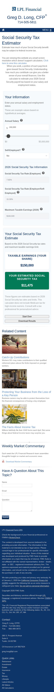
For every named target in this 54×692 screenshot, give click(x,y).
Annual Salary (14, 120)
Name (4, 482)
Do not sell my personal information (34, 586)
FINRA (47, 598)
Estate (4, 667)
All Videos (6, 685)
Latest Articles (8, 682)
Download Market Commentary (19, 462)
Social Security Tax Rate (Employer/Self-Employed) (25, 191)
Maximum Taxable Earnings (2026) (24, 209)
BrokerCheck (14, 537)
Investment (6, 664)
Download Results (27, 321)
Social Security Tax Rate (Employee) (25, 173)
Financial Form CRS (14, 530)
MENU (45, 30)
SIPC (4, 601)
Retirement (6, 661)
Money (5, 676)
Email (4, 491)
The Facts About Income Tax (18, 427)
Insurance (6, 670)
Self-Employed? (15, 150)
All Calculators (8, 688)
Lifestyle (5, 679)
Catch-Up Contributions (15, 357)
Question (5, 500)
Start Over (27, 316)
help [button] (21, 120)
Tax (3, 673)
